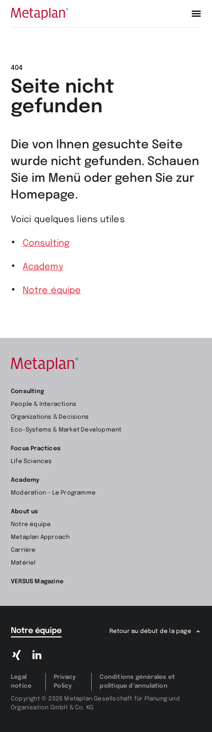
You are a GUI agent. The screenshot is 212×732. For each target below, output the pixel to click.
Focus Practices (36, 449)
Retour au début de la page (150, 631)
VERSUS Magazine (37, 582)
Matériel (23, 563)
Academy (43, 267)
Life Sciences (31, 462)
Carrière (23, 550)
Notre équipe (52, 290)
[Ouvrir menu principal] (196, 14)
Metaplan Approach (40, 537)
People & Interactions (43, 404)
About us (24, 512)
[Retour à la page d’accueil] (40, 14)
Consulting (46, 243)
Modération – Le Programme (53, 493)
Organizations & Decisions (50, 417)
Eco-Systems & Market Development (66, 430)
